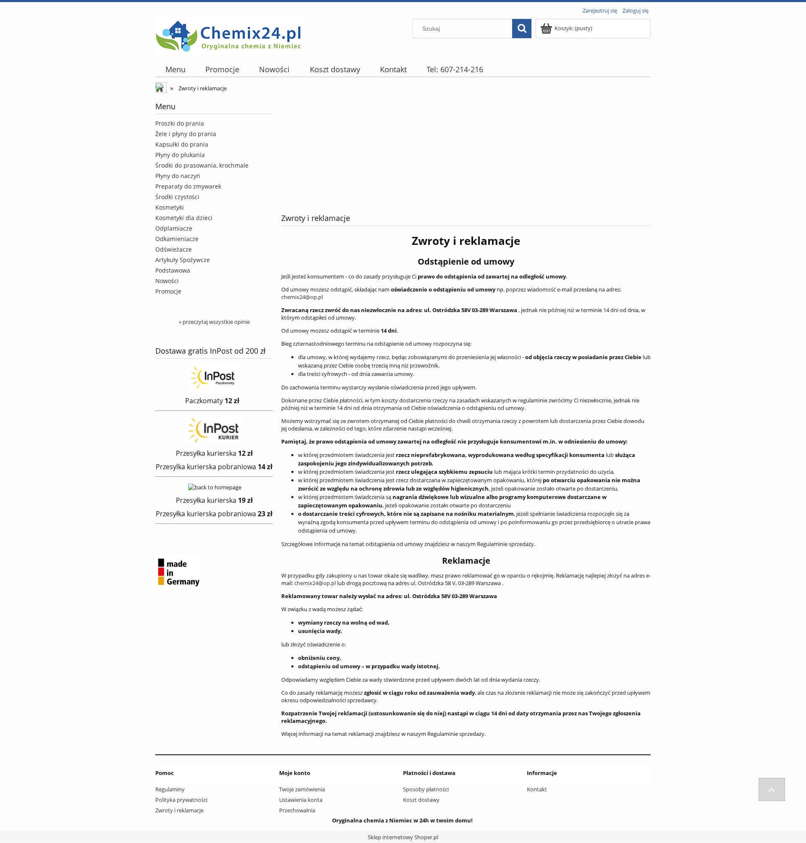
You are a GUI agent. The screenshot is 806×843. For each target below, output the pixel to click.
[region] (466, 147)
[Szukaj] (521, 28)
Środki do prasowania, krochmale (202, 165)
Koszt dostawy (421, 800)
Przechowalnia (297, 810)
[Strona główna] (228, 34)
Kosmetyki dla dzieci (183, 218)
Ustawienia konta (300, 800)
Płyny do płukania (180, 155)
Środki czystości (177, 197)
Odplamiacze (173, 228)
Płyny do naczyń (177, 176)
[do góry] (772, 789)
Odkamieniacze (177, 239)
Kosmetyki (169, 207)
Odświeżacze (173, 249)
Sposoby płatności (426, 789)
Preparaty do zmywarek (188, 186)
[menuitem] (175, 69)
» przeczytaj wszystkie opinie (214, 322)
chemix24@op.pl (302, 297)
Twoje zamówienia (302, 789)
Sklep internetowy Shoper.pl (403, 837)
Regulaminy (170, 789)
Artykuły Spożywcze (182, 260)
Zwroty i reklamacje (179, 810)
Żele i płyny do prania (185, 134)
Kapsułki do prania (181, 144)
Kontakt (537, 789)
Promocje (168, 291)
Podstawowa (172, 270)
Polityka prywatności (181, 800)
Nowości (167, 281)
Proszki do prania (179, 123)
